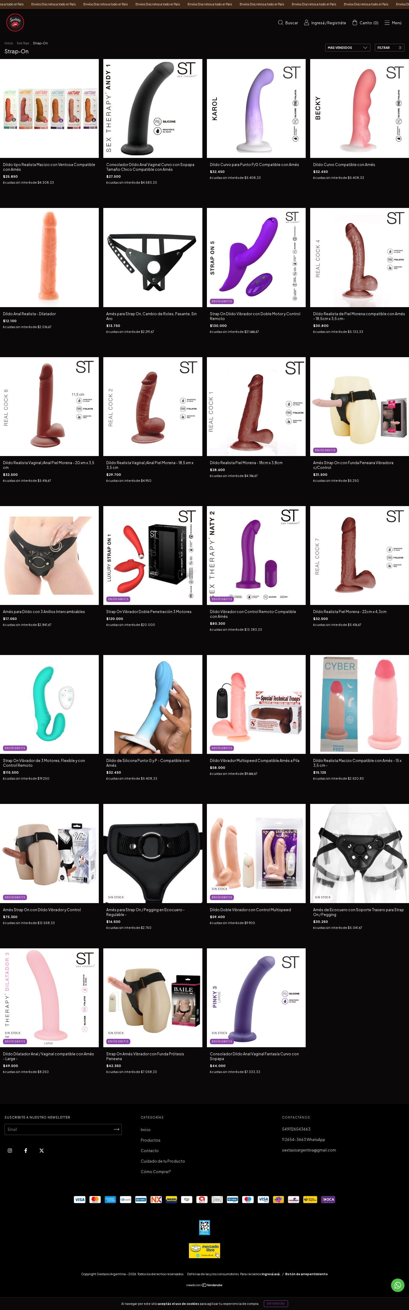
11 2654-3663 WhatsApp (303, 1139)
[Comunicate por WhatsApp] (398, 1285)
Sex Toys (23, 43)
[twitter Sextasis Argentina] (41, 1150)
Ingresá (318, 23)
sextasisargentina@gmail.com (309, 1150)
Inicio (8, 43)
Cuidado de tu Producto (163, 1161)
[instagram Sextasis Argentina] (10, 1150)
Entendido (276, 1303)
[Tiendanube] (204, 1286)
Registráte (336, 23)
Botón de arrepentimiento (306, 1274)
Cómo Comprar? (156, 1171)
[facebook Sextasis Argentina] (26, 1150)
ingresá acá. (271, 1274)
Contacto (150, 1150)
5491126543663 (296, 1129)
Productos (150, 1140)
